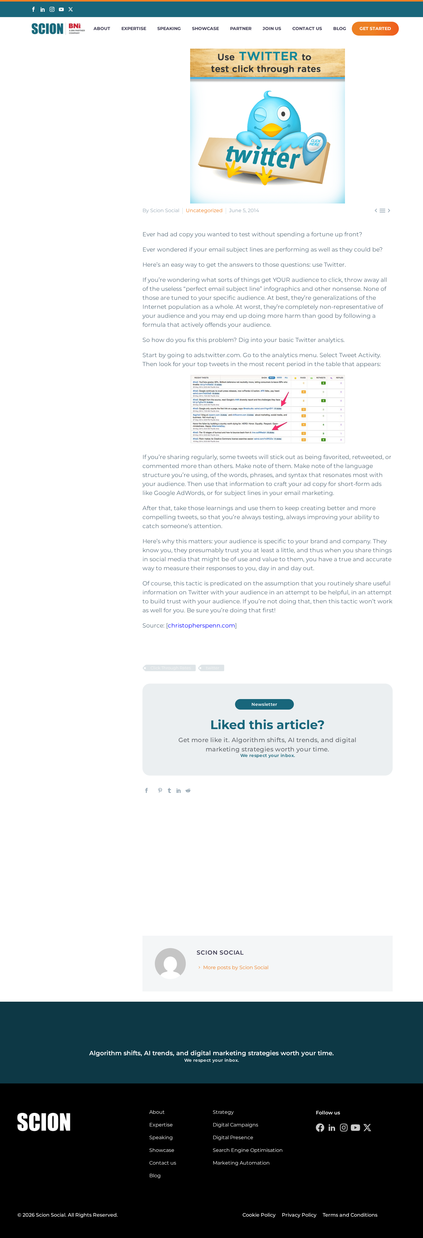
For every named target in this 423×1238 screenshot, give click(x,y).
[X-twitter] (367, 1127)
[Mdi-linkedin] (332, 1127)
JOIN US (272, 28)
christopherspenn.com (201, 625)
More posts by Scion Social (235, 967)
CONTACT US (307, 28)
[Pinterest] (160, 790)
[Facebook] (33, 9)
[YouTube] (61, 9)
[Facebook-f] (320, 1127)
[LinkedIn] (42, 9)
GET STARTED (375, 28)
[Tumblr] (169, 790)
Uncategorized (204, 210)
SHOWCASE (205, 28)
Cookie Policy (259, 1215)
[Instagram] (52, 9)
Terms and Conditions (350, 1215)
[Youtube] (355, 1127)
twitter (212, 667)
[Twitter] (70, 10)
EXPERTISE (133, 28)
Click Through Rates (170, 667)
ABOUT (102, 28)
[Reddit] (187, 790)
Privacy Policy (299, 1215)
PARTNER (240, 28)
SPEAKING (169, 28)
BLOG (339, 28)
